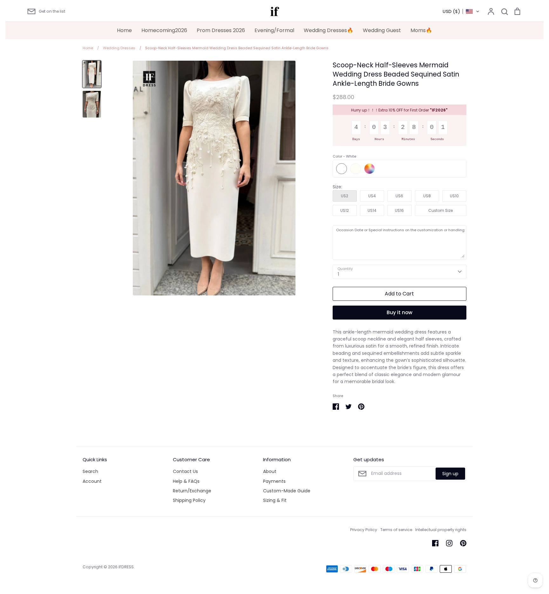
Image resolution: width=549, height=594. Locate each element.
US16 (399, 210)
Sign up (450, 473)
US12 (344, 210)
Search (90, 471)
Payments (274, 481)
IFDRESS (126, 567)
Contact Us (185, 471)
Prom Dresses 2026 (221, 30)
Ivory (355, 168)
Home (124, 30)
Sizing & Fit (275, 500)
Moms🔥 (421, 30)
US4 (372, 196)
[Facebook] (435, 543)
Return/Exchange (192, 491)
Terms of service (396, 529)
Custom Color (369, 168)
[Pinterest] (463, 543)
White (341, 168)
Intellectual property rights (440, 529)
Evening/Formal (274, 30)
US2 (344, 196)
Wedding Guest (382, 30)
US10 (454, 196)
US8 (427, 196)
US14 (372, 210)
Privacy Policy (363, 529)
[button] (461, 11)
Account (92, 481)
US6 (399, 196)
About (269, 471)
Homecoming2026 (164, 30)
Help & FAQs (186, 481)
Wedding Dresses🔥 (328, 30)
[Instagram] (449, 543)
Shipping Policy (189, 500)
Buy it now (399, 312)
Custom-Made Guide (286, 491)
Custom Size (440, 210)
